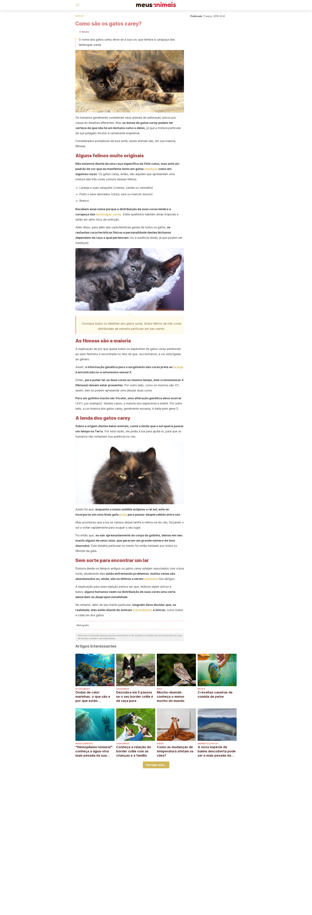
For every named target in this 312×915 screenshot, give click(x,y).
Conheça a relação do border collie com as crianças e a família (133, 751)
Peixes (201, 689)
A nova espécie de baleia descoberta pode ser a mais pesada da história (217, 751)
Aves (159, 689)
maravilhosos (142, 610)
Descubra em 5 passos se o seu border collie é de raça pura (134, 696)
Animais (79, 16)
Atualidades (82, 689)
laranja (178, 367)
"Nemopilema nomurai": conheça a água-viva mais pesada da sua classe (94, 751)
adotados (151, 579)
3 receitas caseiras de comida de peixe (215, 694)
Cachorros (122, 689)
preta (123, 514)
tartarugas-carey (108, 214)
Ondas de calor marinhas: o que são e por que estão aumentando (92, 696)
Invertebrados (84, 743)
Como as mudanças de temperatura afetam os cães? (175, 751)
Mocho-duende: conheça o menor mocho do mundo (170, 696)
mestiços (151, 169)
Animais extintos (208, 743)
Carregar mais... (156, 765)
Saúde (160, 743)
